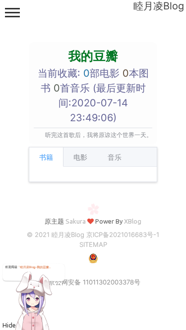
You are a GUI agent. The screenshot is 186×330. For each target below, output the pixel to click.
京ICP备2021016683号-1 (122, 234)
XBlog (132, 221)
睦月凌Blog (158, 6)
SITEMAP (93, 244)
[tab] (46, 157)
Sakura (75, 221)
